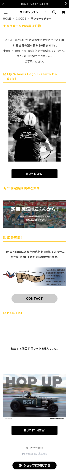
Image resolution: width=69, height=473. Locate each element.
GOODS (21, 18)
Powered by (30, 453)
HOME (7, 18)
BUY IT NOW (34, 430)
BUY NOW (34, 174)
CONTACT (34, 298)
